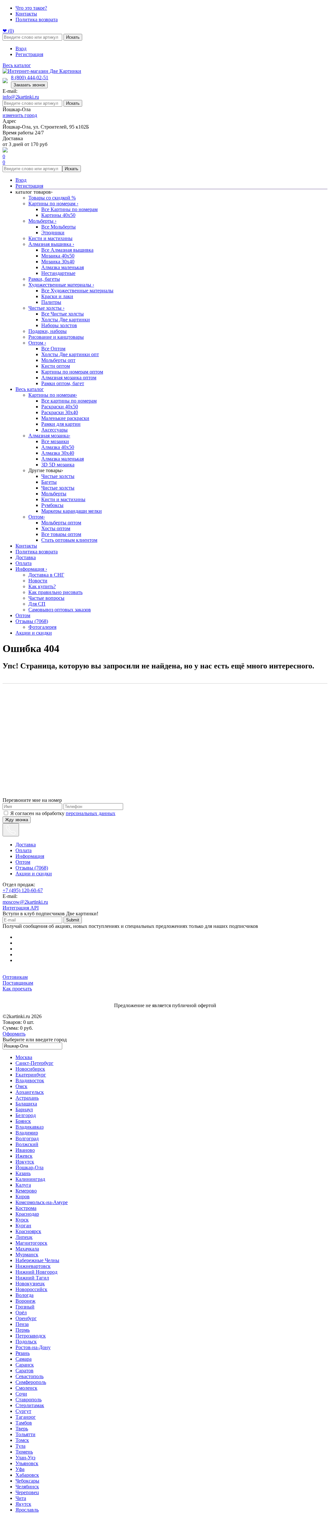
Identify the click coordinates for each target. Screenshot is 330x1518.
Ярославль (27, 1510)
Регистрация (29, 54)
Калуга (23, 1185)
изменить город (20, 115)
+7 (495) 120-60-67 (23, 890)
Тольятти (25, 1434)
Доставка (25, 557)
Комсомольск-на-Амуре (41, 1202)
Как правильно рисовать (55, 592)
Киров (22, 1196)
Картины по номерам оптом (72, 372)
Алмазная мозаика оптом (68, 377)
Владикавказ (29, 1127)
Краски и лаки (57, 296)
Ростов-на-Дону (33, 1347)
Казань (23, 1173)
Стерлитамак (29, 1405)
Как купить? (42, 586)
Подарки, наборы (47, 331)
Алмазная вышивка (51, 244)
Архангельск (29, 1092)
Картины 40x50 (58, 215)
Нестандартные (58, 273)
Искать (73, 37)
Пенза (22, 1324)
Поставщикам (18, 983)
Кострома (25, 1208)
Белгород (25, 1115)
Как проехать (17, 988)
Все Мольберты (58, 226)
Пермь (22, 1330)
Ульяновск (26, 1463)
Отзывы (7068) (31, 621)
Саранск (24, 1364)
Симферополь (30, 1382)
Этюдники (52, 232)
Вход (20, 48)
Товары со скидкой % (52, 197)
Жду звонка (16, 819)
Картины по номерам (53, 203)
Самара (23, 1359)
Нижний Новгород (36, 1272)
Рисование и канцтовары (56, 337)
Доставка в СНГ (46, 575)
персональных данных (90, 813)
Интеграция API (21, 907)
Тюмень (24, 1452)
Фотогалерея (42, 627)
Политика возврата (36, 19)
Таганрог (25, 1417)
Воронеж (25, 1301)
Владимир (26, 1132)
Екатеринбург (30, 1074)
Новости (37, 580)
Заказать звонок (29, 85)
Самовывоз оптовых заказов (59, 609)
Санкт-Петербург (34, 1063)
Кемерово (26, 1190)
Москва (23, 1057)
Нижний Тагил (32, 1277)
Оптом (37, 342)
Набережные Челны (37, 1260)
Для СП (36, 604)
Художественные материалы (61, 284)
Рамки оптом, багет (62, 383)
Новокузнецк (30, 1283)
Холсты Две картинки (65, 319)
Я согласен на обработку (62, 813)
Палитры (51, 302)
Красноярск (28, 1231)
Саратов (24, 1370)
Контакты (26, 13)
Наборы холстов (59, 325)
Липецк (24, 1237)
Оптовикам (15, 977)
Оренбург (26, 1318)
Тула (20, 1446)
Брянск (23, 1121)
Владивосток (29, 1080)
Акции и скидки (33, 633)
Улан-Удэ (25, 1457)
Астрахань (27, 1098)
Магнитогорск (31, 1243)
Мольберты (42, 221)
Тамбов (23, 1423)
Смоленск (26, 1388)
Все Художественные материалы (77, 290)
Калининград (30, 1179)
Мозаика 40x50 (57, 255)
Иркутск (24, 1161)
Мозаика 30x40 (57, 261)
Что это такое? (31, 8)
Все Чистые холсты (62, 313)
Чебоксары (27, 1481)
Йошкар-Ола (29, 1167)
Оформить (14, 1033)
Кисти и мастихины (50, 238)
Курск (22, 1219)
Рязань (22, 1353)
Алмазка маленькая (62, 267)
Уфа (19, 1469)
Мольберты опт (58, 360)
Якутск (23, 1504)
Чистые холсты (46, 308)
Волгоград (27, 1138)
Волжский (26, 1144)
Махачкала (27, 1248)
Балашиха (26, 1103)
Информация (31, 569)
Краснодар (27, 1214)
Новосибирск (30, 1069)
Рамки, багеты (44, 279)
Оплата (23, 563)
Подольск (26, 1341)
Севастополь (29, 1376)
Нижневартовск (33, 1266)
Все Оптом (53, 348)
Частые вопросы (46, 598)
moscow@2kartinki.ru (25, 902)
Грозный (24, 1306)
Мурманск (26, 1254)
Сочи (21, 1393)
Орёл (21, 1312)
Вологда (24, 1295)
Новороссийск (31, 1289)
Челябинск (27, 1486)
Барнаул (24, 1109)
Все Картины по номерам (69, 209)
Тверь (21, 1428)
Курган (23, 1225)
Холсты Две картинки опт (70, 354)
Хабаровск (27, 1475)
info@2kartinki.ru (21, 97)
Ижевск (24, 1156)
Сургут (23, 1411)
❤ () (8, 31)
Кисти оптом (55, 366)
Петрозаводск (30, 1335)
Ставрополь (28, 1399)
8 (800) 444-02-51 (29, 77)
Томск (22, 1440)
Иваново (25, 1150)
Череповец (27, 1492)
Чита (20, 1498)
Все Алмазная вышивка (67, 250)
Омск (21, 1086)
